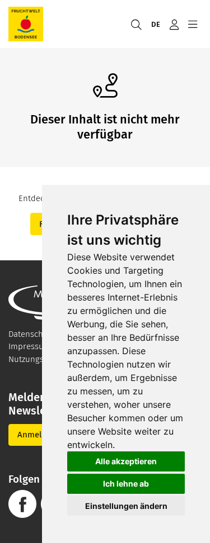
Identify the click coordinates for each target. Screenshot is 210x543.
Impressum (29, 346)
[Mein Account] (174, 24)
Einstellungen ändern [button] (126, 506)
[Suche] (136, 24)
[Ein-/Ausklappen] (192, 24)
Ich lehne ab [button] (126, 483)
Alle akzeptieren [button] (126, 461)
